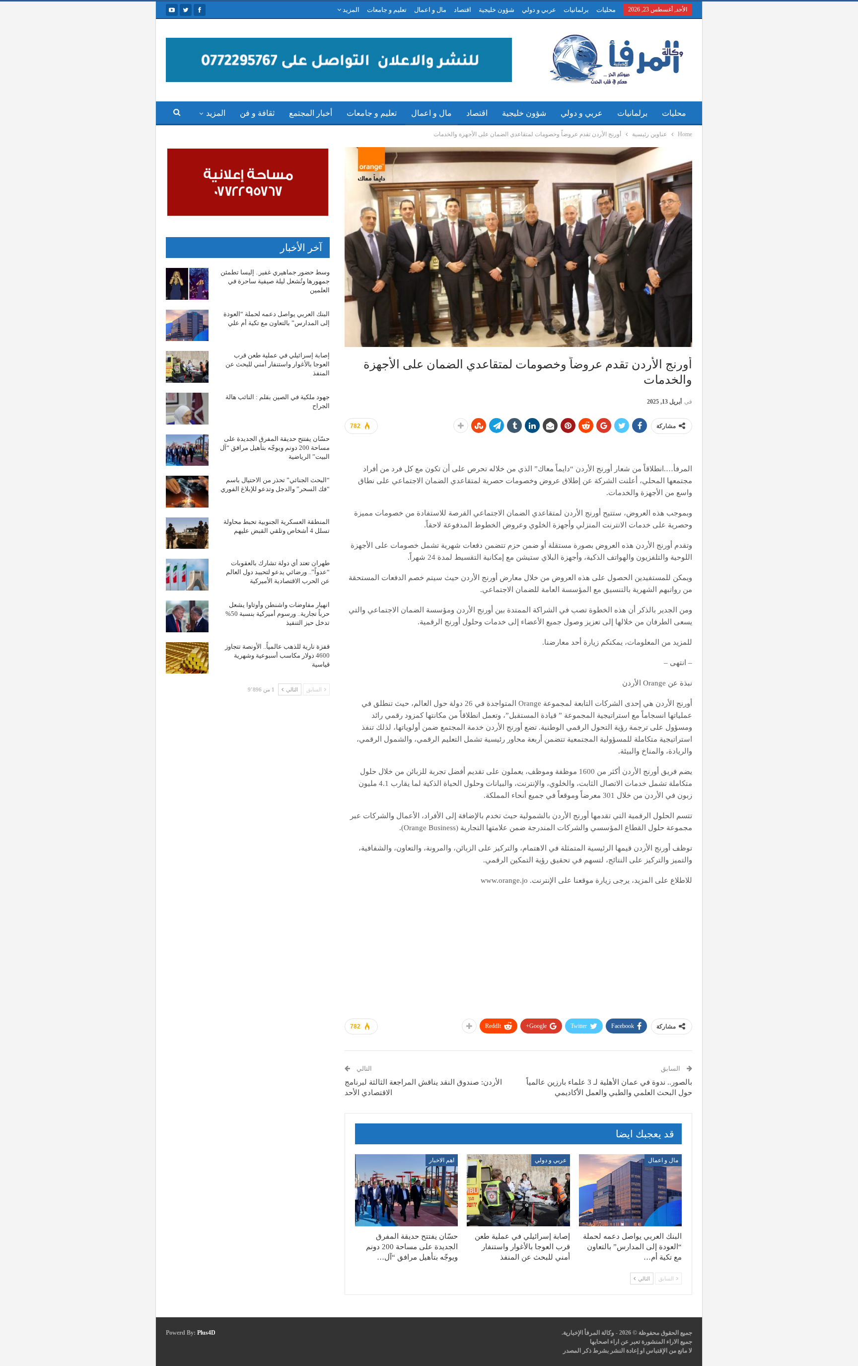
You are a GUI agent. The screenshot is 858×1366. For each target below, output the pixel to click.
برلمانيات (576, 9)
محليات (606, 9)
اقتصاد (462, 9)
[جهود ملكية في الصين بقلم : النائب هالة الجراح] (187, 409)
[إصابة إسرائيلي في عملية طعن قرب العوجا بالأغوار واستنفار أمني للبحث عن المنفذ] (518, 1190)
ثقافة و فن (257, 113)
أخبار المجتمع (310, 113)
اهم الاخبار (441, 1160)
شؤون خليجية (496, 9)
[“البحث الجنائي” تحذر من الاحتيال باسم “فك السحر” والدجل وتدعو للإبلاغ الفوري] (187, 492)
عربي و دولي (539, 9)
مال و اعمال (430, 9)
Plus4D (206, 1332)
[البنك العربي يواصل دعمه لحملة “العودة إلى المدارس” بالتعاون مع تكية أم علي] (630, 1190)
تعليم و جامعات (387, 9)
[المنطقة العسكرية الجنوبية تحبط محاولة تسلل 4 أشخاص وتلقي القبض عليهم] (187, 533)
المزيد (350, 9)
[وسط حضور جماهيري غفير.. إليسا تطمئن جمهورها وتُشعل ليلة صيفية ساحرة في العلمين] (187, 284)
